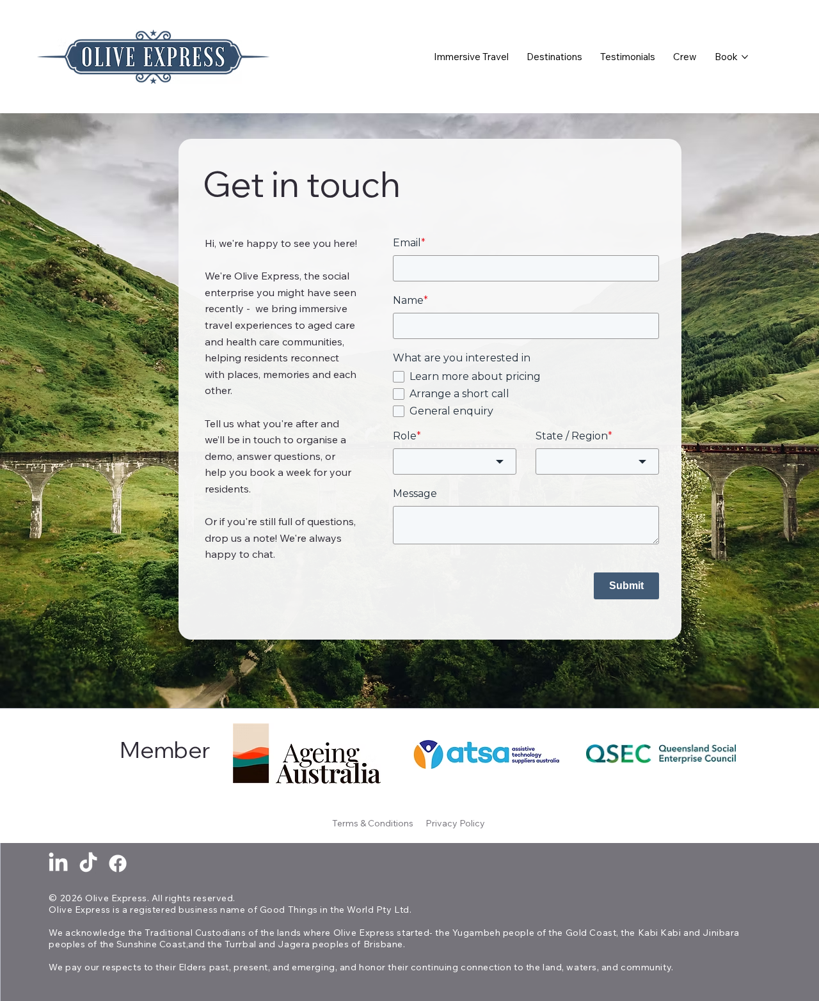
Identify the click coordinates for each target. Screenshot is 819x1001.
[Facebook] (117, 863)
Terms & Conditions (373, 823)
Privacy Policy (456, 823)
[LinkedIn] (58, 863)
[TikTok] (88, 863)
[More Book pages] (745, 57)
